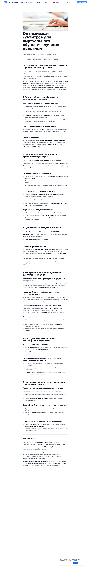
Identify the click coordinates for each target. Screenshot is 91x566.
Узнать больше (75, 560)
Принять (75, 562)
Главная (23, 2)
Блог (46, 2)
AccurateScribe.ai (42, 165)
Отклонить (69, 562)
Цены (38, 2)
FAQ (43, 2)
